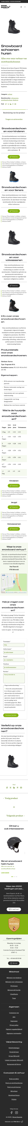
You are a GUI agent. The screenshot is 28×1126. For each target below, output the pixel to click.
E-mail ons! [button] (15, 909)
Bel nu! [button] (15, 963)
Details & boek (14, 1052)
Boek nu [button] (15, 157)
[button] (21, 7)
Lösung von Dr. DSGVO (22, 592)
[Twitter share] (10, 787)
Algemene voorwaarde (14, 1033)
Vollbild (4, 575)
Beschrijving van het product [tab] (14, 113)
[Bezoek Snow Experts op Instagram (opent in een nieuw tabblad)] (16, 1112)
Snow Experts (17, 1117)
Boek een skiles (14, 1079)
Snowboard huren (14, 1095)
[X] (8, 104)
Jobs (14, 1017)
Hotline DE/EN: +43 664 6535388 (11, 1)
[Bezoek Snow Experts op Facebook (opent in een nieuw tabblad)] (11, 1112)
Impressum (14, 1021)
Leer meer (5, 873)
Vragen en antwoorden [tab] (14, 119)
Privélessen (14, 986)
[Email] (15, 104)
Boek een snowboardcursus (14, 1083)
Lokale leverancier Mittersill (14, 1060)
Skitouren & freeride (14, 990)
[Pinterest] (13, 104)
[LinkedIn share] (14, 787)
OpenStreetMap (10, 592)
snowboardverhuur (6, 100)
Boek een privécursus (14, 1087)
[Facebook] (6, 104)
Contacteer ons (14, 1013)
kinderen (15, 100)
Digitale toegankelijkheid (14, 1029)
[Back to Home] (5, 7)
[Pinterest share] (17, 787)
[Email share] (21, 787)
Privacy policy (14, 1025)
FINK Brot (17, 1121)
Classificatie (14, 994)
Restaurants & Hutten (14, 1064)
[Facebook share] (7, 787)
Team (14, 998)
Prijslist (14, 1099)
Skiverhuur (14, 1091)
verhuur (10, 94)
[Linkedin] (10, 104)
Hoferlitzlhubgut (14, 1048)
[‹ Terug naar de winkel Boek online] (14, 807)
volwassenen (14, 98)
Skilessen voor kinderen (14, 978)
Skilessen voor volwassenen (14, 982)
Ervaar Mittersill (14, 1056)
